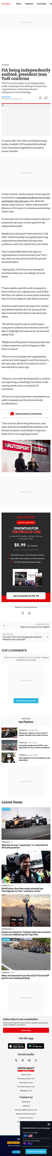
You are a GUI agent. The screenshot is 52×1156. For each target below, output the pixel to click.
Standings (41, 4)
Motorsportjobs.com (26, 1079)
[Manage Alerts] (29, 613)
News (18, 4)
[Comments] (46, 97)
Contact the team (26, 1118)
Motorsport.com (26, 1083)
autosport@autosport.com (26, 1110)
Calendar (29, 4)
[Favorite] (40, 97)
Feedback (26, 1102)
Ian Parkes (6, 97)
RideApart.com (26, 1091)
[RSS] (35, 1060)
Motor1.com (26, 1075)
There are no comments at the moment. (26, 658)
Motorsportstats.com (26, 1087)
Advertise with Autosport (26, 1114)
